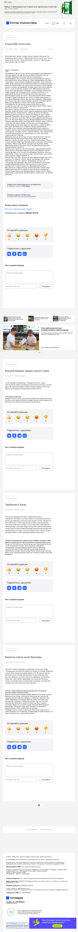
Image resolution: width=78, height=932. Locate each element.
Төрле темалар (46, 829)
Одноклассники (20, 209)
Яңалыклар (11, 364)
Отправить (46, 286)
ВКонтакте (9, 209)
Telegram (29, 209)
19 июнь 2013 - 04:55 (11, 49)
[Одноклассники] (14, 254)
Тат (57, 23)
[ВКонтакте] (9, 254)
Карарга (57, 926)
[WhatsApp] (25, 254)
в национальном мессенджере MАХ (21, 196)
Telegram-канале (15, 186)
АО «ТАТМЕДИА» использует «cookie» (19, 924)
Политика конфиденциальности (17, 928)
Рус (47, 23)
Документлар (31, 829)
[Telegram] (19, 254)
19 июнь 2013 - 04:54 (11, 509)
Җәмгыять (11, 37)
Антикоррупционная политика (17, 922)
